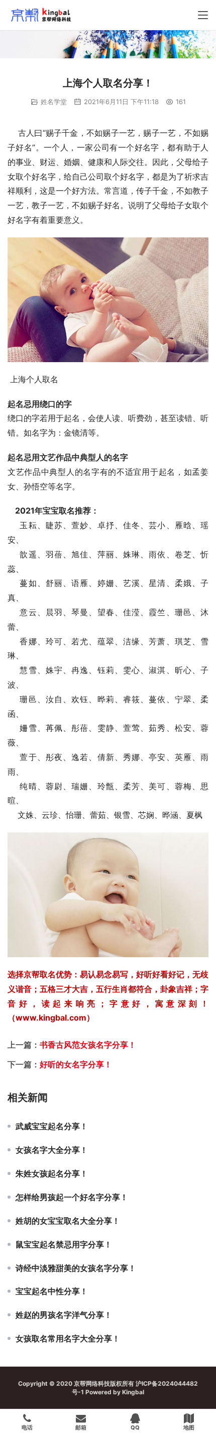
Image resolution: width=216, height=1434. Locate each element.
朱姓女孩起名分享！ (52, 1173)
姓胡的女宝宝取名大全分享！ (68, 1220)
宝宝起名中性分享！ (52, 1291)
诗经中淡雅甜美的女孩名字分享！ (76, 1268)
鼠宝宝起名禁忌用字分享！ (64, 1244)
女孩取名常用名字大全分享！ (68, 1338)
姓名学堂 (54, 102)
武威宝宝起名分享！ (52, 1126)
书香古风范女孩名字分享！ (88, 1045)
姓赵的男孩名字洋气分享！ (64, 1314)
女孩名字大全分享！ (52, 1149)
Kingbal (133, 1392)
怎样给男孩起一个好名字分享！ (72, 1197)
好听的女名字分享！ (76, 1064)
